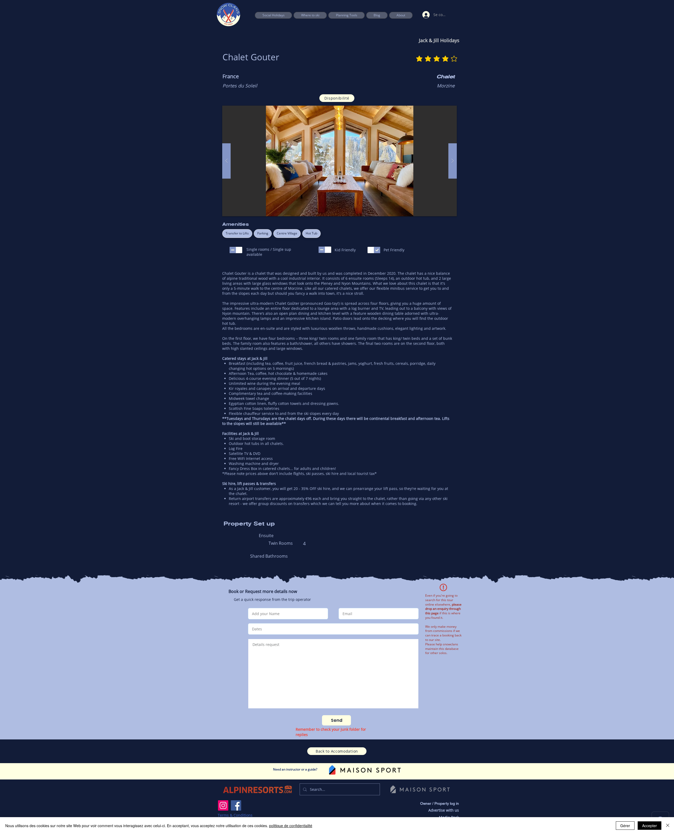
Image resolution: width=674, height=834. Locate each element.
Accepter (649, 825)
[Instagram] (223, 805)
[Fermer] (668, 825)
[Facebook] (236, 805)
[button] (346, 15)
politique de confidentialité (290, 825)
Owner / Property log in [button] (439, 803)
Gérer (625, 825)
